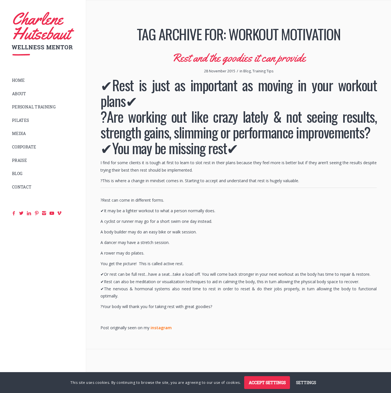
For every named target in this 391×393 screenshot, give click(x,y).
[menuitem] (43, 80)
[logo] (42, 33)
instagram (161, 327)
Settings (306, 382)
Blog (247, 71)
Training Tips (262, 71)
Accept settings (267, 382)
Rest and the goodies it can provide (239, 57)
